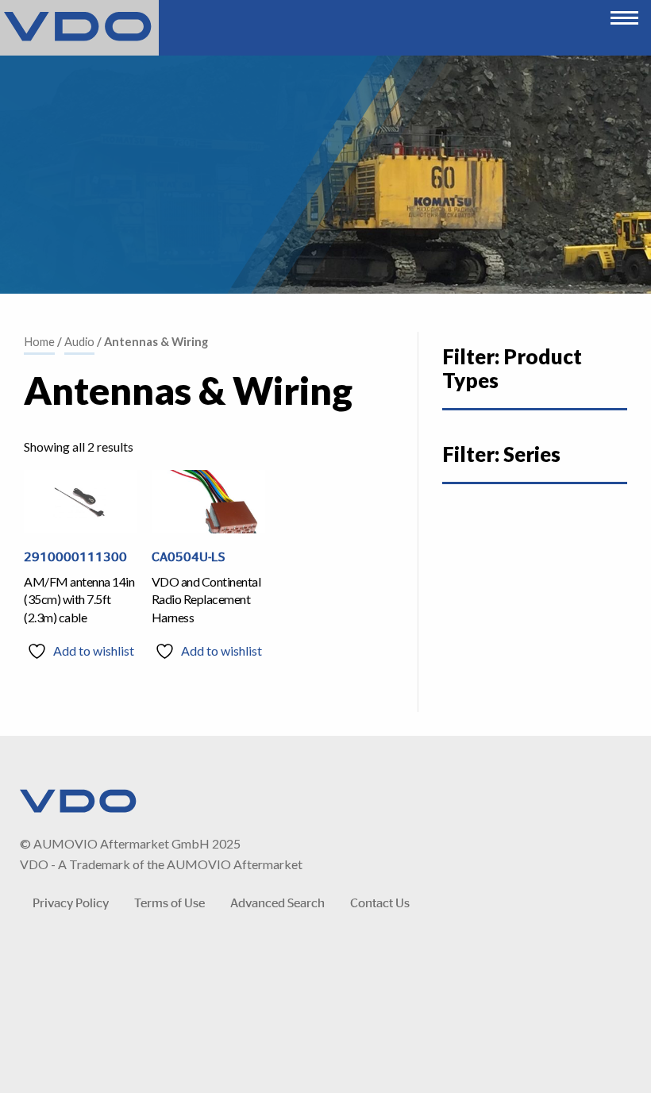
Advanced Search (277, 902)
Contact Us (380, 902)
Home (39, 341)
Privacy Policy (71, 902)
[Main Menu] (624, 14)
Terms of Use (169, 902)
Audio (79, 341)
